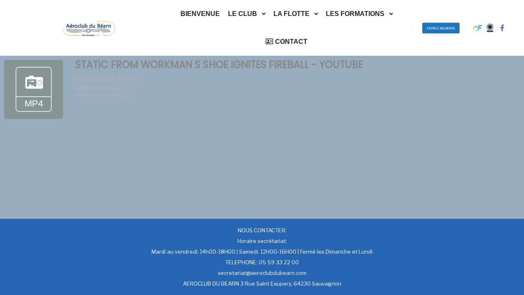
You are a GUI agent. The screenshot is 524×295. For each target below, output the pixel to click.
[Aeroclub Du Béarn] (88, 28)
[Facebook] (502, 28)
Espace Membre (441, 28)
